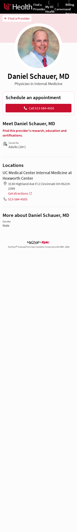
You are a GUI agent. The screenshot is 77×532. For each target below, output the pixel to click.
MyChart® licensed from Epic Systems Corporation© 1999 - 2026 (38, 246)
